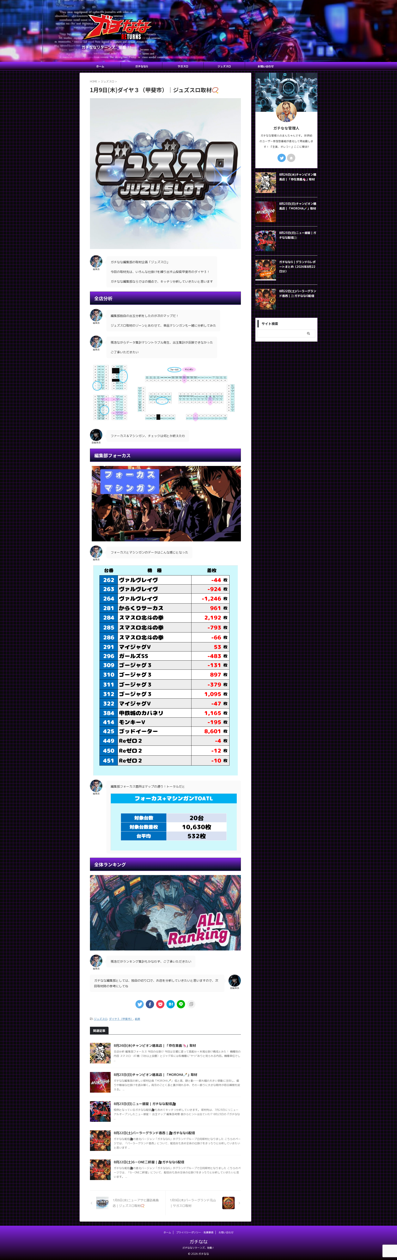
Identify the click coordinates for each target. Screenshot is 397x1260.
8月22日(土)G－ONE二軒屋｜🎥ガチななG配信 (149, 1162)
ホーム (100, 66)
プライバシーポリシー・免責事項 (194, 1232)
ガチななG (141, 66)
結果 (137, 1019)
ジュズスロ (224, 66)
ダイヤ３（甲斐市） (121, 1019)
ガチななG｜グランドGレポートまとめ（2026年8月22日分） (297, 266)
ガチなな (198, 1242)
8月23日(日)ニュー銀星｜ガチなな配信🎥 (145, 1104)
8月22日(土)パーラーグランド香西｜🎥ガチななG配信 (154, 1133)
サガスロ (183, 66)
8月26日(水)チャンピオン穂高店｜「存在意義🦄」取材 (155, 1045)
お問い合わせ (266, 66)
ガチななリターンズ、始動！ (198, 1247)
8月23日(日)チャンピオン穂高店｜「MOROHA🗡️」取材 (155, 1074)
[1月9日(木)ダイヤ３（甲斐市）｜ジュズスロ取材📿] (170, 1004)
